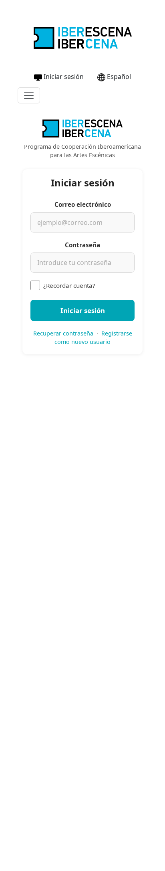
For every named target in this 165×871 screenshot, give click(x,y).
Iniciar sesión (64, 76)
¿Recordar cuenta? (69, 285)
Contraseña (82, 245)
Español (119, 76)
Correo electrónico (82, 204)
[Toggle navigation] (29, 95)
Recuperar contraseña (63, 333)
